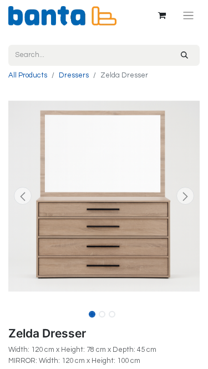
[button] (22, 196)
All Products (27, 75)
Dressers (74, 75)
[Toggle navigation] (188, 15)
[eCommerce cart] (162, 15)
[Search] (184, 55)
